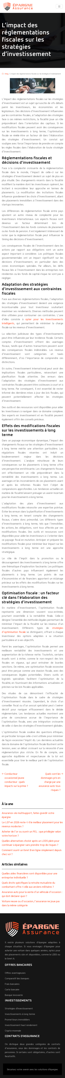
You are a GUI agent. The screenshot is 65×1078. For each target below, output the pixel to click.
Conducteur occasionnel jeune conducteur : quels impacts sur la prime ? (16, 779)
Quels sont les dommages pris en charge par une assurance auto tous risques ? (49, 781)
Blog (6, 74)
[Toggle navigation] (59, 6)
